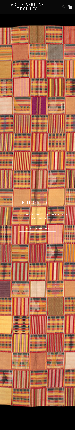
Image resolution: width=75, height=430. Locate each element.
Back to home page (37, 229)
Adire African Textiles (27, 7)
